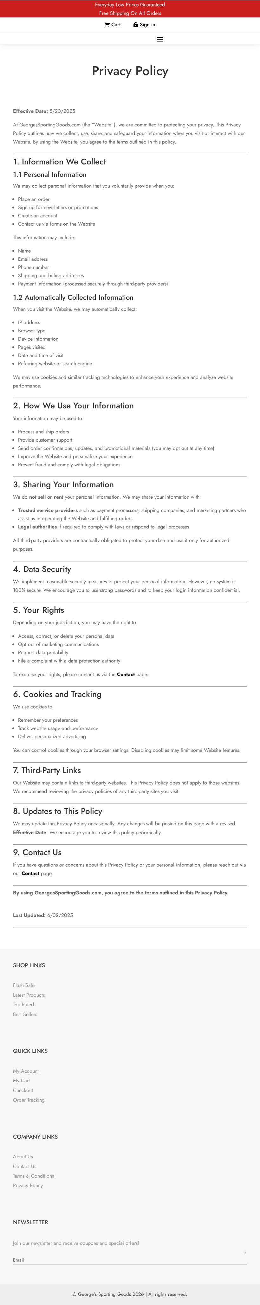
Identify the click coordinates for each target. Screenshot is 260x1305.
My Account (26, 1071)
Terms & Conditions (33, 1176)
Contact (126, 674)
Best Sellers (25, 1014)
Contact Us (24, 1166)
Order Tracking (29, 1099)
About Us (23, 1156)
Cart (115, 24)
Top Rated (23, 1004)
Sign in (147, 24)
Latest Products (29, 995)
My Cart (21, 1080)
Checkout (23, 1090)
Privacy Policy (28, 1185)
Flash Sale (24, 985)
